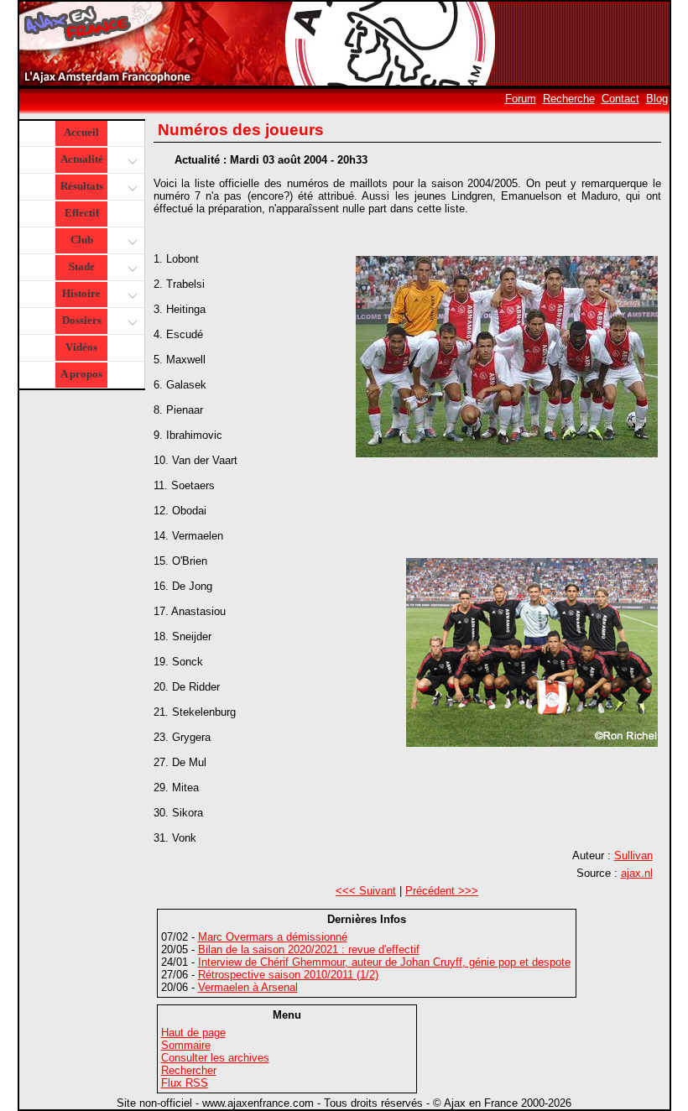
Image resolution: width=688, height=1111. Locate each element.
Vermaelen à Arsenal (248, 987)
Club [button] (81, 239)
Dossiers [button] (82, 320)
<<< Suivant (366, 890)
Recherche (569, 98)
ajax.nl (637, 873)
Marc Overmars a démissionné (272, 937)
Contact (620, 98)
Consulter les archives (215, 1057)
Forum (520, 98)
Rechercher (188, 1070)
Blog (657, 98)
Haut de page (193, 1032)
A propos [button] (81, 374)
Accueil (81, 132)
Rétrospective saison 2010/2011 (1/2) (288, 974)
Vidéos (81, 347)
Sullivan (633, 855)
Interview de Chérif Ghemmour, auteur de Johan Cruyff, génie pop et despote (384, 962)
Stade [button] (82, 266)
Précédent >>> (441, 890)
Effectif (82, 212)
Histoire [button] (81, 293)
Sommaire (186, 1045)
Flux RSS (184, 1083)
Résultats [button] (81, 186)
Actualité (81, 159)
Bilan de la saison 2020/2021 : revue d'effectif (309, 949)
